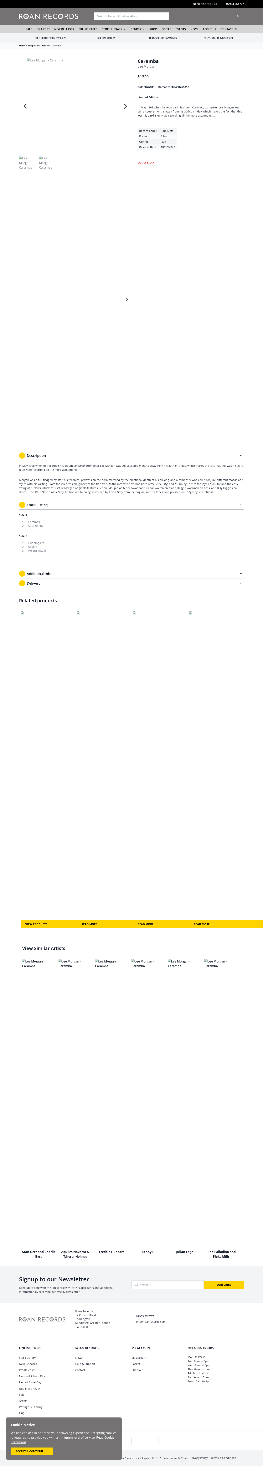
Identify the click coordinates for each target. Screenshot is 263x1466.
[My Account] (227, 16)
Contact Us (229, 29)
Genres (136, 29)
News (194, 29)
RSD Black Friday (29, 1388)
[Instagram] (20, 3)
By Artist (43, 29)
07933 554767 (235, 4)
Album (165, 136)
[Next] (125, 106)
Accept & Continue (29, 1451)
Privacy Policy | (200, 1458)
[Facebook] (36, 3)
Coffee (166, 29)
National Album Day (32, 1376)
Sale (29, 29)
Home (22, 45)
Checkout (137, 1370)
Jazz (163, 141)
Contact (80, 1370)
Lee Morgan (146, 66)
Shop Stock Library (38, 45)
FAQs (22, 1413)
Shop (153, 29)
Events (181, 29)
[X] (28, 3)
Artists (23, 1401)
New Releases (64, 29)
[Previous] (25, 106)
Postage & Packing (30, 1407)
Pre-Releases (88, 29)
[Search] (164, 16)
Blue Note (167, 131)
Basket (136, 1364)
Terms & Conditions (223, 1458)
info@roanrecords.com (151, 1321)
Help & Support (85, 1364)
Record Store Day (30, 1382)
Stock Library (112, 29)
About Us (209, 29)
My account (139, 1357)
